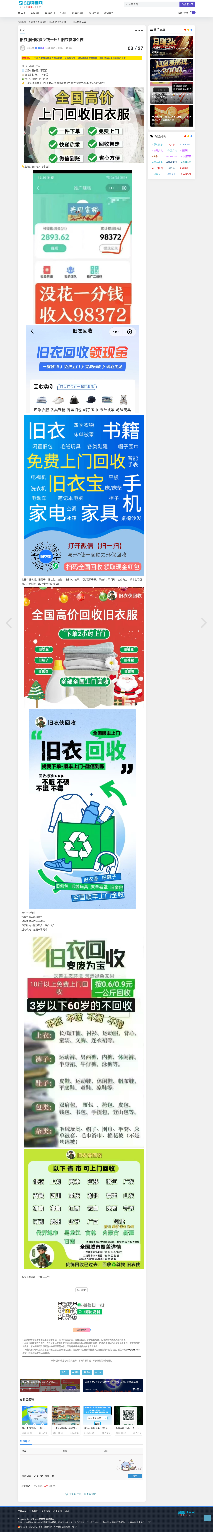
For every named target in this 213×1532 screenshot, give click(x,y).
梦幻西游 (158, 144)
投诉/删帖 (81, 1290)
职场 (172, 168)
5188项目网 (40, 1519)
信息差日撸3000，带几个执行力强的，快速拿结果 (171, 73)
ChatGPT (172, 156)
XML (67, 1511)
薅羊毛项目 (78, 13)
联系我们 (132, 1349)
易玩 (158, 174)
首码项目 (36, 13)
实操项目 (50, 13)
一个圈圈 (158, 168)
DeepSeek (187, 144)
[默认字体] (139, 29)
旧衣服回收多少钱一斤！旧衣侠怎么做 (67, 21)
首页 (23, 13)
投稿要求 (94, 13)
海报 (88, 1372)
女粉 (172, 144)
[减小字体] (136, 29)
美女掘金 (158, 162)
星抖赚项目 (187, 168)
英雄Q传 (187, 174)
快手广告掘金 (158, 156)
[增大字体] (142, 29)
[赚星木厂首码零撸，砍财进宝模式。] (8, 622)
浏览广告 (172, 150)
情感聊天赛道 (187, 150)
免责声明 (45, 1511)
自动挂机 (158, 150)
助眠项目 (186, 156)
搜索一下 (188, 4)
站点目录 (57, 1511)
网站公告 (109, 13)
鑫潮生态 (186, 162)
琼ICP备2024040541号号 (31, 1527)
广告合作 (22, 1511)
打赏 (65, 1372)
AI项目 (63, 13)
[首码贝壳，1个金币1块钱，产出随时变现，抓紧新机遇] (204, 622)
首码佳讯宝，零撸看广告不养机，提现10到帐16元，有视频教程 (171, 119)
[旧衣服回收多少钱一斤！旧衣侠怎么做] (84, 124)
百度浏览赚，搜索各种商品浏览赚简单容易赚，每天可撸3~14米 (171, 96)
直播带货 (172, 162)
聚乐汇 (172, 174)
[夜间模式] (192, 12)
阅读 (76, 1372)
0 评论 (59, 48)
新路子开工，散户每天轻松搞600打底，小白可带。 (171, 50)
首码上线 (35, 48)
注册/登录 (183, 12)
